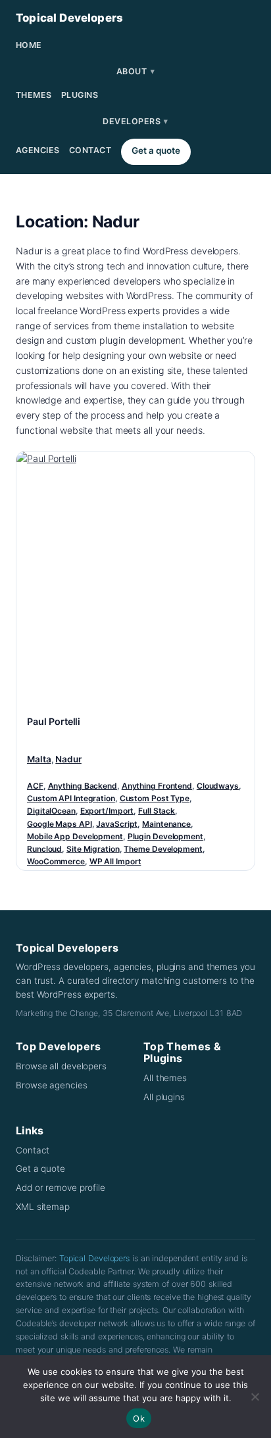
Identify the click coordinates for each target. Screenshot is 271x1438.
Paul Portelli (53, 721)
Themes (34, 95)
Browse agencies (51, 1085)
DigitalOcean (51, 811)
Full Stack (156, 811)
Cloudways (218, 786)
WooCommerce (56, 861)
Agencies (38, 150)
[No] (254, 1396)
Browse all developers (61, 1066)
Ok (139, 1418)
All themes (165, 1078)
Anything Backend (82, 786)
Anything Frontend (157, 786)
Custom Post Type (154, 798)
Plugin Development (165, 836)
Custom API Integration (71, 798)
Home (29, 45)
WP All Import (115, 861)
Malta (39, 759)
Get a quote (156, 150)
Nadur (68, 759)
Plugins (80, 95)
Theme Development (163, 849)
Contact (90, 150)
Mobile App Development (75, 836)
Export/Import (107, 811)
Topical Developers (69, 17)
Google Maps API (59, 824)
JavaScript (116, 824)
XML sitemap (43, 1206)
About (135, 71)
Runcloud (44, 849)
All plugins (164, 1097)
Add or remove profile (60, 1187)
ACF (35, 786)
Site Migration (93, 849)
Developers (135, 121)
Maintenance (166, 824)
